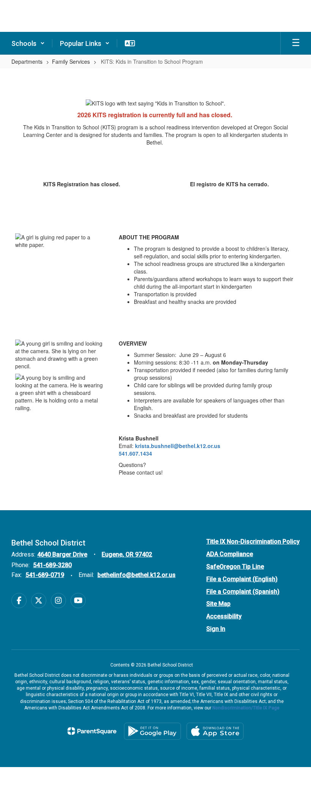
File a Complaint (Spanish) (243, 591)
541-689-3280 (52, 565)
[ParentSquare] (92, 731)
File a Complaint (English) (242, 579)
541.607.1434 (135, 453)
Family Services (71, 61)
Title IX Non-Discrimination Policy (253, 541)
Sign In (215, 628)
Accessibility (224, 616)
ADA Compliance (229, 554)
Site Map (218, 603)
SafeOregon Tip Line (235, 566)
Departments (26, 61)
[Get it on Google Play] (152, 731)
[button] (28, 43)
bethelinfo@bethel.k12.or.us (136, 575)
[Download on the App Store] (215, 731)
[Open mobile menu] (296, 43)
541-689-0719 (44, 575)
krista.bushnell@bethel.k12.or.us (177, 446)
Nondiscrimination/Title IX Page (246, 708)
